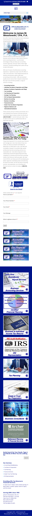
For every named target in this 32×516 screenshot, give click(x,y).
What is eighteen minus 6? (10, 219)
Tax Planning (7, 469)
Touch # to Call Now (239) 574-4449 (15, 1)
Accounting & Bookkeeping (10, 465)
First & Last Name (8, 194)
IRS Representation (9, 476)
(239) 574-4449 (9, 500)
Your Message (6, 213)
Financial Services (8, 471)
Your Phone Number (9, 200)
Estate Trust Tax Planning (10, 474)
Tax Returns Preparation (10, 467)
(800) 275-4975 (11, 503)
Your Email (6, 207)
